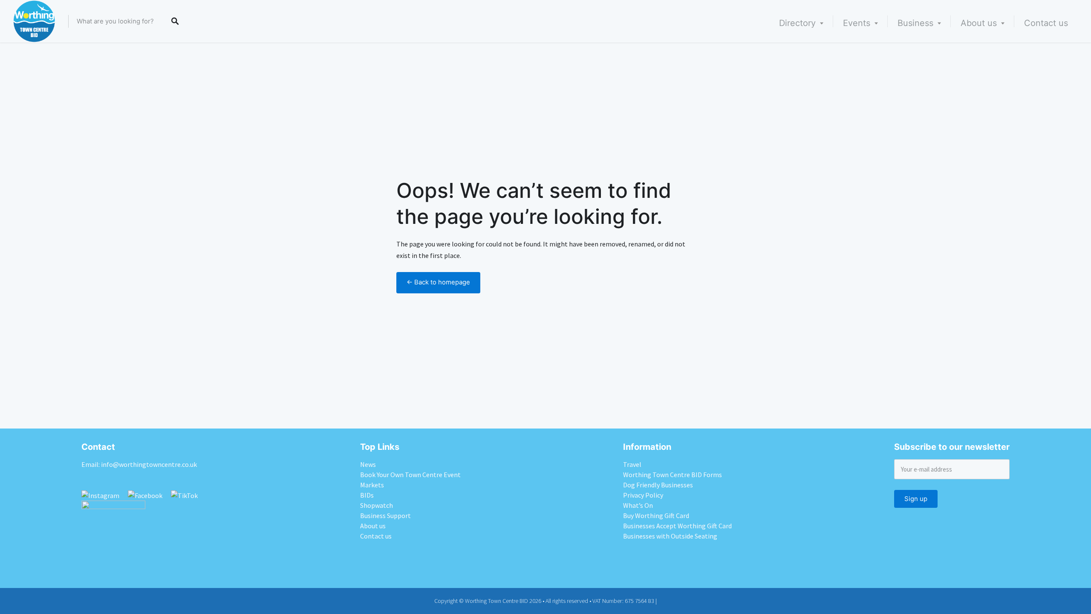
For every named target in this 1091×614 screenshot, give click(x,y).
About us (979, 23)
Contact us (1046, 23)
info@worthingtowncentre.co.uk (149, 464)
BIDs (367, 495)
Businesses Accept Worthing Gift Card (677, 525)
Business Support (385, 515)
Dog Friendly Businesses (658, 485)
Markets (372, 485)
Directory (797, 23)
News (368, 464)
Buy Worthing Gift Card (656, 515)
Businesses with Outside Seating (670, 536)
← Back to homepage (438, 282)
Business (915, 23)
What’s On (638, 505)
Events (856, 23)
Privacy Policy (643, 495)
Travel (632, 464)
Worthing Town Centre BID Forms (672, 474)
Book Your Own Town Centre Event (410, 474)
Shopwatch (376, 505)
